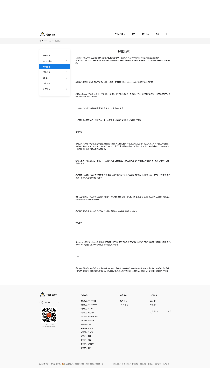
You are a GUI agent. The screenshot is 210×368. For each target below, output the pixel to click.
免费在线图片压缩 (87, 320)
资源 (157, 34)
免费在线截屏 (85, 340)
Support (50, 41)
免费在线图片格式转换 (89, 316)
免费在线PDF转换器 (88, 301)
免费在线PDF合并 (87, 308)
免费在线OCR (85, 348)
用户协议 (46, 89)
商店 (133, 34)
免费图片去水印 (86, 332)
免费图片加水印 (86, 328)
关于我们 (153, 301)
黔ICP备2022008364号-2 (94, 364)
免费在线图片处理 (87, 312)
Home (44, 41)
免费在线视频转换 (87, 344)
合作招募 (46, 83)
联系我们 (153, 305)
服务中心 (123, 301)
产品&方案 (119, 34)
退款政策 (46, 72)
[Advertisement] (105, 15)
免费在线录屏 (85, 336)
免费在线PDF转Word (88, 305)
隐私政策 (46, 55)
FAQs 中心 (124, 305)
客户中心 (145, 34)
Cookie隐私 (47, 61)
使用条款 (46, 66)
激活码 (46, 78)
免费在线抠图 (85, 324)
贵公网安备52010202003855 (74, 364)
